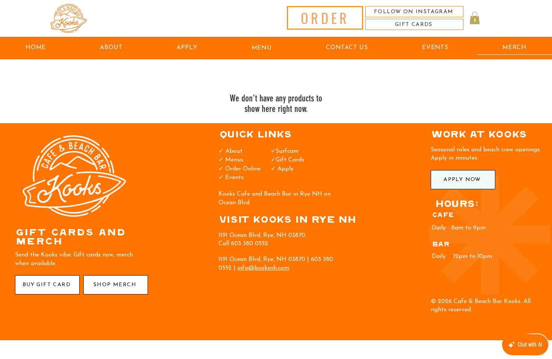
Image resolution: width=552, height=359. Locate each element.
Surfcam (287, 151)
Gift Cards (290, 160)
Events (234, 178)
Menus (234, 160)
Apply (285, 169)
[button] (474, 18)
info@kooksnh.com (263, 268)
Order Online (243, 169)
